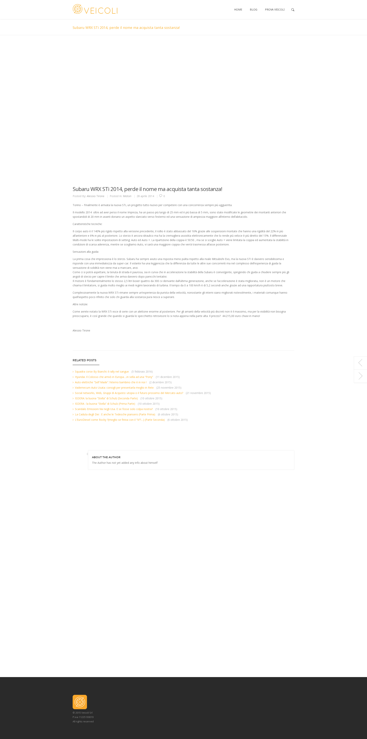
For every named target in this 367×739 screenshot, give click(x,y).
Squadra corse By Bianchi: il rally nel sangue (102, 371)
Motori (127, 196)
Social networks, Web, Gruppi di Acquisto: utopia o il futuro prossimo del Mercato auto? (129, 393)
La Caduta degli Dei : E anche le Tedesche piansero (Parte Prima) (115, 414)
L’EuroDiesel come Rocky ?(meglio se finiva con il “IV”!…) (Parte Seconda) (120, 419)
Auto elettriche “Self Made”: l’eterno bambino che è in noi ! (111, 382)
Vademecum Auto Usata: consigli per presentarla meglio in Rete (114, 387)
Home (238, 9)
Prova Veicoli (275, 9)
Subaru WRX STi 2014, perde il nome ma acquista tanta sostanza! (147, 188)
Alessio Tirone (95, 196)
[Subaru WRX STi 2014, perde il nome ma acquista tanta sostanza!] (178, 113)
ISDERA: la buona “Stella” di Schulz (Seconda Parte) (106, 398)
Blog (253, 9)
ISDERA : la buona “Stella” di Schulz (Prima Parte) (105, 403)
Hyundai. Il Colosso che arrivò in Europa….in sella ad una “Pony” (114, 377)
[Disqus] (183, 517)
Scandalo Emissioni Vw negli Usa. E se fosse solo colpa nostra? (114, 409)
